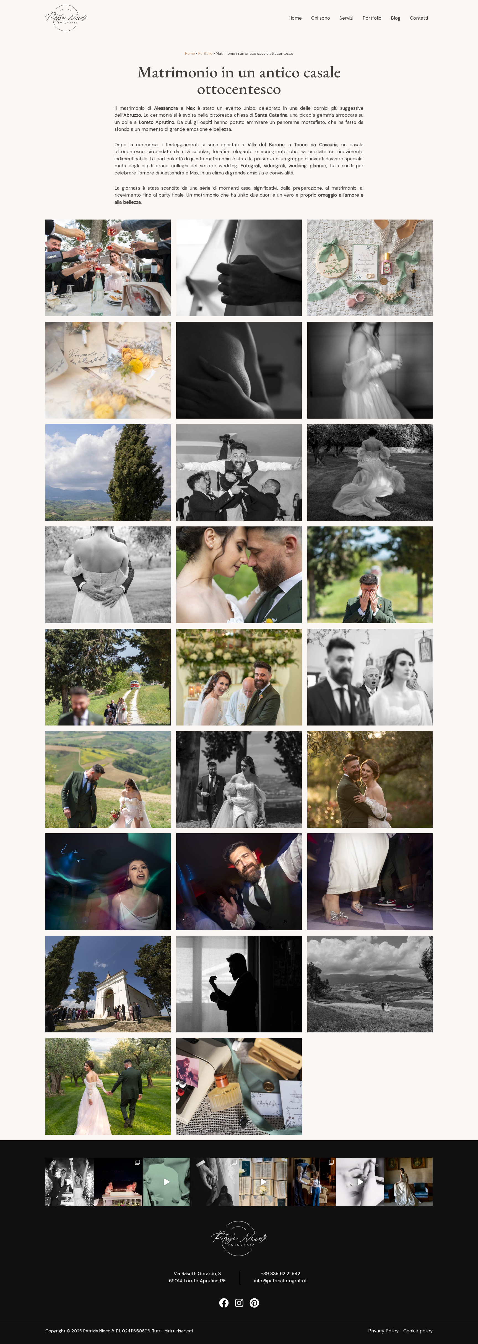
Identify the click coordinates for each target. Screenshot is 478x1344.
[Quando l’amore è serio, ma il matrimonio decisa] (69, 1182)
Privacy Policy (383, 1331)
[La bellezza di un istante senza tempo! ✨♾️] (408, 1182)
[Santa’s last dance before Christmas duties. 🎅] (263, 1182)
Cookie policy (418, 1331)
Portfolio (205, 53)
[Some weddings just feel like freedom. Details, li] (118, 1182)
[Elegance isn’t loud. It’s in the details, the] (166, 1182)
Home (190, 53)
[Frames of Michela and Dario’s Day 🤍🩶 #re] (360, 1182)
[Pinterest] (254, 1303)
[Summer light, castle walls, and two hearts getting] (311, 1182)
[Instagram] (239, 1303)
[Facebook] (224, 1303)
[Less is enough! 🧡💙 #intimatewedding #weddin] (215, 1182)
